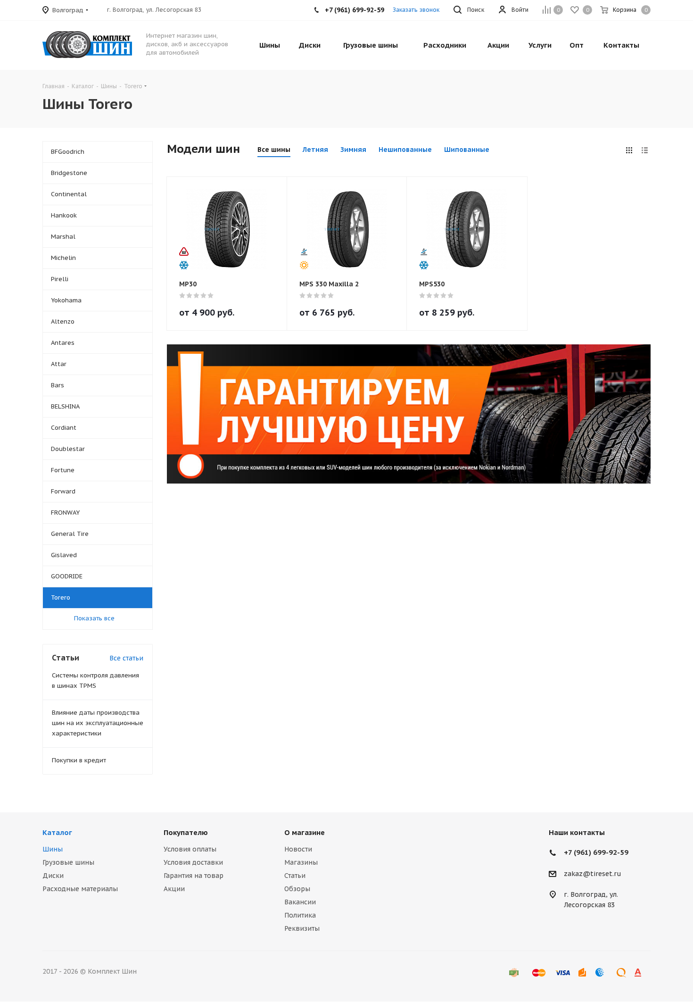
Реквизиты (302, 928)
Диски (53, 875)
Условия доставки (193, 862)
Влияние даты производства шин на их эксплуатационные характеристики (97, 723)
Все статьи (126, 658)
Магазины (301, 862)
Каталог (57, 832)
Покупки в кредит (79, 760)
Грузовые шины (68, 862)
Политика (300, 915)
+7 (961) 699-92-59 (596, 852)
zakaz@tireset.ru (592, 873)
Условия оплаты (190, 849)
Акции (174, 889)
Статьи (294, 875)
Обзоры (297, 889)
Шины (52, 849)
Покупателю (186, 832)
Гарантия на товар (193, 875)
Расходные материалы (80, 889)
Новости (298, 849)
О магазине (304, 832)
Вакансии (300, 902)
